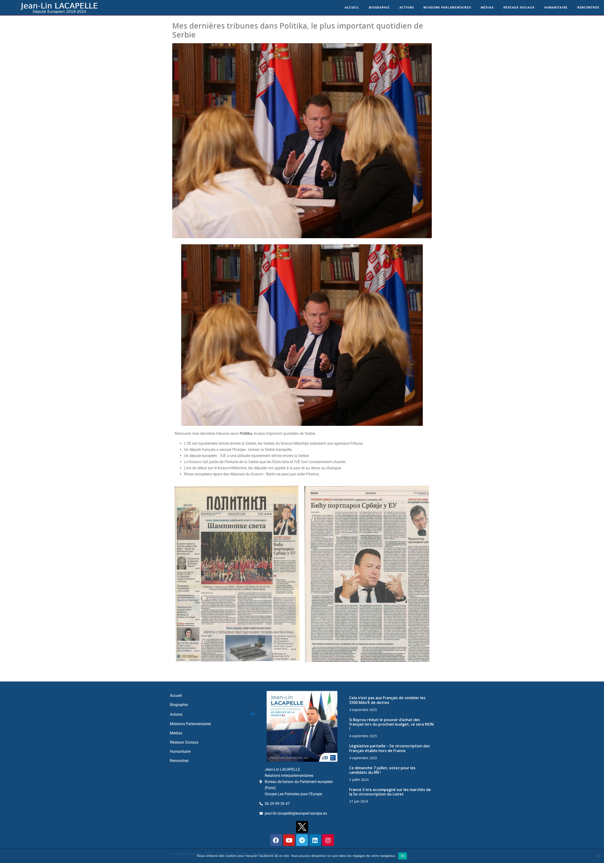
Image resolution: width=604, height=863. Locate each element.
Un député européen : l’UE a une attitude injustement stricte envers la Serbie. (247, 455)
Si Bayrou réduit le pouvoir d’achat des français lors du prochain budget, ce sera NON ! (391, 724)
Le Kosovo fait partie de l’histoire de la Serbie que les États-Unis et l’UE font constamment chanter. (265, 462)
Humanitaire (556, 7)
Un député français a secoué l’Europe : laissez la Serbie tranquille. (238, 449)
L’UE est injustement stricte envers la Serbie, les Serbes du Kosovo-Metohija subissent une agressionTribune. (274, 443)
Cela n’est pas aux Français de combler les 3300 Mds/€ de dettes (387, 700)
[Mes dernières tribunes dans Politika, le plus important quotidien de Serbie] (302, 140)
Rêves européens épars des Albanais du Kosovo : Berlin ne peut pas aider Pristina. (252, 474)
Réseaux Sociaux (519, 7)
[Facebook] (276, 840)
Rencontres (588, 7)
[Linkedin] (315, 840)
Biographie (379, 7)
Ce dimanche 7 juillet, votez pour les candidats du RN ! (382, 770)
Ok (403, 856)
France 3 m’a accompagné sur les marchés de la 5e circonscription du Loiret (390, 792)
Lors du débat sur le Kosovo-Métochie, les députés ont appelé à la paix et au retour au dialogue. (263, 468)
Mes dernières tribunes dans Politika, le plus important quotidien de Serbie (297, 30)
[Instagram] (328, 840)
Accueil (352, 7)
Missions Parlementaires (447, 7)
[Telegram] (302, 840)
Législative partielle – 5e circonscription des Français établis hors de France (389, 748)
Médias (487, 7)
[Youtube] (289, 840)
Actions (406, 7)
